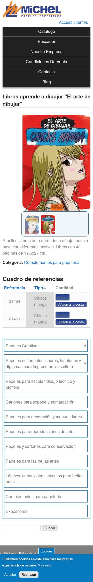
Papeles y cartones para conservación (41, 446)
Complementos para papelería (52, 262)
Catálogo (46, 31)
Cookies (9, 553)
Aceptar (10, 575)
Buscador (46, 41)
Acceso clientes (73, 22)
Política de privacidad (32, 553)
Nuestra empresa (46, 51)
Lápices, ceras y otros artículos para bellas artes (44, 479)
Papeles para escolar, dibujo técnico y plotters (40, 384)
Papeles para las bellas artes (32, 461)
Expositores (16, 511)
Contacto (46, 72)
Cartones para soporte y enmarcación (40, 402)
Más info (44, 565)
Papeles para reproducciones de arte (39, 431)
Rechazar (28, 575)
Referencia (14, 288)
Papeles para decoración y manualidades (44, 417)
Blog (46, 82)
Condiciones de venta (46, 61)
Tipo (38, 288)
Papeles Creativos (23, 346)
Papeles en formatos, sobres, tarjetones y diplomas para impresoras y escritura (43, 363)
